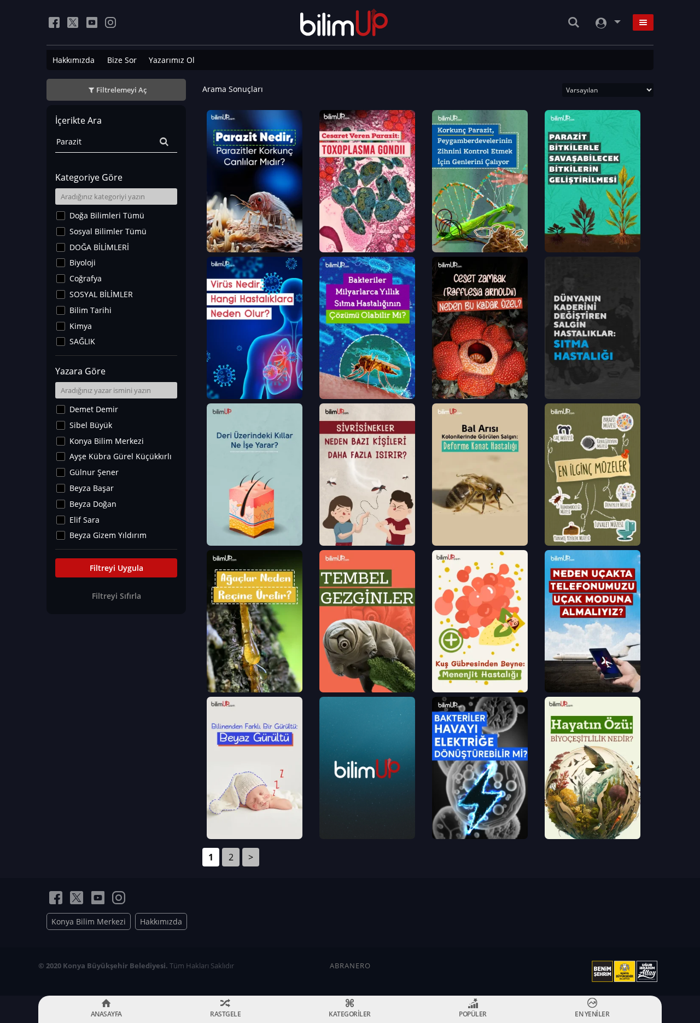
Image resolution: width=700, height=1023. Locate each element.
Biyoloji (82, 262)
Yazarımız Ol (172, 60)
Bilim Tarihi (90, 310)
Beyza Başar (91, 488)
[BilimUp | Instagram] (110, 22)
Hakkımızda (73, 60)
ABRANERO (350, 965)
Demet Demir (93, 409)
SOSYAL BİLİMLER (101, 294)
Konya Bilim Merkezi (106, 441)
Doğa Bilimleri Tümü (106, 215)
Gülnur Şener (94, 472)
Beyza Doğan (92, 504)
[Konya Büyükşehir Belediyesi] (627, 971)
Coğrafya (85, 278)
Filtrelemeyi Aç (121, 90)
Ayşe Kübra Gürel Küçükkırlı (120, 456)
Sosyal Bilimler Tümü (108, 231)
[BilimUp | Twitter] (72, 22)
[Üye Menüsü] (607, 23)
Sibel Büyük (90, 425)
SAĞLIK (82, 341)
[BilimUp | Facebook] (54, 22)
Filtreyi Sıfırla (116, 596)
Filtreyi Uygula (116, 568)
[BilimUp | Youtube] (92, 22)
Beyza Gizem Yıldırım (108, 535)
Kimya (80, 326)
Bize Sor (122, 60)
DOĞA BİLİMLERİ (99, 247)
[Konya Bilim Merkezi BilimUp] (344, 22)
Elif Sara (84, 520)
